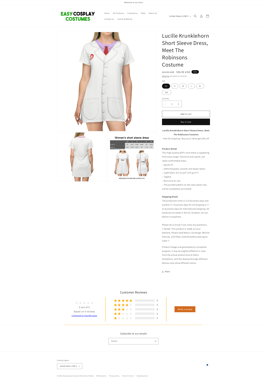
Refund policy (101, 376)
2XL (166, 92)
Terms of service (128, 376)
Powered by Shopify (87, 376)
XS (166, 86)
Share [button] (167, 271)
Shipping (165, 76)
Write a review (185, 309)
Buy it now (186, 122)
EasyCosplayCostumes (71, 376)
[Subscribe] (155, 341)
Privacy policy (114, 376)
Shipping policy (142, 376)
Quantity (165, 98)
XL (200, 86)
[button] (195, 16)
